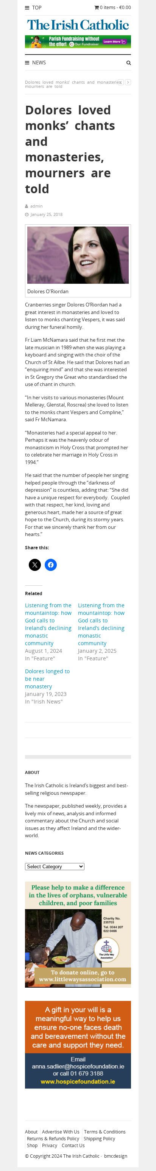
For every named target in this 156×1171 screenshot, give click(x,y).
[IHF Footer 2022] (78, 1105)
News (38, 62)
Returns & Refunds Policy (53, 1138)
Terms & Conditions (105, 1132)
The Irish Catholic (81, 1156)
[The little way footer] (78, 985)
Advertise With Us (61, 1132)
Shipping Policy (99, 1138)
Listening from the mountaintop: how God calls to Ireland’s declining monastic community (48, 624)
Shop (32, 1145)
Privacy (49, 1145)
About (31, 1132)
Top (36, 7)
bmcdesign (115, 1156)
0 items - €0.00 (115, 7)
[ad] (78, 46)
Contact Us (73, 1145)
